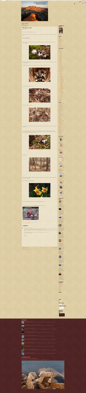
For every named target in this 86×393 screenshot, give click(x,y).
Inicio (40, 247)
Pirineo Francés (60, 109)
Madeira (60, 130)
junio (60, 73)
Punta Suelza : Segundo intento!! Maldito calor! (62, 86)
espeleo (59, 107)
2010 (60, 98)
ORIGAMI (60, 44)
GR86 (59, 126)
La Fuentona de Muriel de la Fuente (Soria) (62, 79)
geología (60, 134)
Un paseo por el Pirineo (61, 150)
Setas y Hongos (26, 223)
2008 (60, 100)
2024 (60, 51)
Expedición (60, 119)
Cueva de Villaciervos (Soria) (27, 345)
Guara (59, 125)
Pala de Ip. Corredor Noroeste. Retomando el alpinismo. (30, 335)
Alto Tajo (60, 118)
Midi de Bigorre (60, 131)
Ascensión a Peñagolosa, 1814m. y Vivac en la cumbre (62, 92)
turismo (60, 121)
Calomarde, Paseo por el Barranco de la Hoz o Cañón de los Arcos (31, 349)
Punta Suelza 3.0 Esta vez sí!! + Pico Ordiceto (62, 81)
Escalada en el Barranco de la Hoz (63, 201)
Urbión (59, 133)
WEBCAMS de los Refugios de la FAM (61, 284)
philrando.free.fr (61, 169)
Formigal (60, 289)
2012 (60, 64)
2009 (60, 99)
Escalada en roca (61, 115)
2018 (60, 58)
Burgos (59, 116)
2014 (60, 62)
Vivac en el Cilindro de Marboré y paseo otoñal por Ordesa (30, 358)
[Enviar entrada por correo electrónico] (32, 222)
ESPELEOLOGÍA (60, 40)
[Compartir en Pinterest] (36, 222)
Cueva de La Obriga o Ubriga (63, 233)
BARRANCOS (60, 39)
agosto (61, 71)
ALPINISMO (60, 41)
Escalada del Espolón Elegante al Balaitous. (29, 342)
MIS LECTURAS (60, 45)
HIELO (59, 43)
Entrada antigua (54, 247)
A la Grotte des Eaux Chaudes (63, 187)
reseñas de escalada (61, 120)
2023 (60, 52)
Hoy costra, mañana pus (61, 173)
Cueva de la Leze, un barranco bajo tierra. (29, 328)
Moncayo (60, 132)
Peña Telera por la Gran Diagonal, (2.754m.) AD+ (29, 352)
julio (60, 72)
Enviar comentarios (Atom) (28, 249)
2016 (60, 60)
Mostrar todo (63, 196)
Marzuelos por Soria (61, 90)
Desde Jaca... (60, 290)
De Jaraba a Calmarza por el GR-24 (62, 84)
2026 (60, 49)
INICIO (59, 37)
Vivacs (59, 110)
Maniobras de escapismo (61, 143)
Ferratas (60, 123)
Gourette (60, 287)
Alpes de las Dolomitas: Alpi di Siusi (63, 182)
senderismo (60, 105)
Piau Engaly (60, 286)
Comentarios (61, 308)
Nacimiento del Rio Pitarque (61, 88)
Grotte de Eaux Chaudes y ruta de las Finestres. (63, 225)
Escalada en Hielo (61, 122)
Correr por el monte (61, 111)
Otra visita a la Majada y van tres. (63, 209)
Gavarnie (60, 288)
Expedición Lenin (61, 129)
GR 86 (59, 46)
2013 (60, 63)
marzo (61, 94)
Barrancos (60, 108)
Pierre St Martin (61, 285)
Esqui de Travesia (61, 103)
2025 (60, 50)
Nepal (59, 117)
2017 (60, 59)
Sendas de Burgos (61, 180)
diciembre (61, 66)
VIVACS (59, 38)
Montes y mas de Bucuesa (61, 164)
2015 (60, 61)
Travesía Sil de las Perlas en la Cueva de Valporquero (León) (31, 338)
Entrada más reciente (25, 247)
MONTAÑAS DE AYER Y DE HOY (61, 157)
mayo (61, 74)
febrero (61, 95)
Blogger (45, 391)
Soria (29, 223)
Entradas (61, 307)
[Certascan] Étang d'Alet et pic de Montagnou (61, 171)
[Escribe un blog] (34, 222)
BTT (59, 128)
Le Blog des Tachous (61, 185)
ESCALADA (60, 42)
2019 (60, 57)
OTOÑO (60, 114)
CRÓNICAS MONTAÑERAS (61, 137)
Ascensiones (60, 106)
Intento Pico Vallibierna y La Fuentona (62, 77)
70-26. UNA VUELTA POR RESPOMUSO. (63, 166)
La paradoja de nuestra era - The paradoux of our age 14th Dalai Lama (32, 324)
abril (60, 75)
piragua (59, 127)
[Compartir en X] (35, 222)
